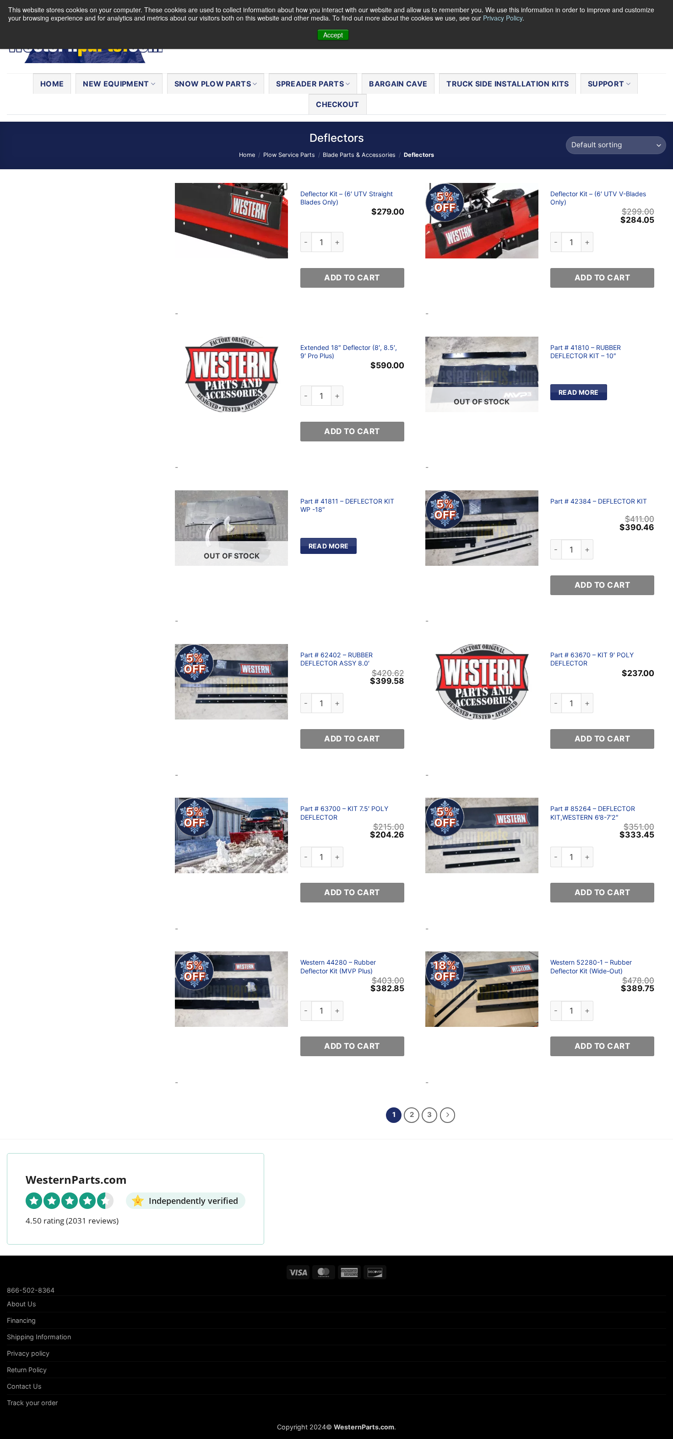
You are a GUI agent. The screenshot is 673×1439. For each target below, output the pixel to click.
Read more (579, 392)
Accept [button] (333, 34)
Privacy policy (28, 1353)
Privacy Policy (502, 17)
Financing (21, 1320)
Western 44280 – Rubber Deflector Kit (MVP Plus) (338, 966)
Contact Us (24, 1386)
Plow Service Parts (289, 154)
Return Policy (27, 1370)
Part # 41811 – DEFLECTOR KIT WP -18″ (347, 505)
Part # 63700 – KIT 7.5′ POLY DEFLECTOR (344, 813)
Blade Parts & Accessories (359, 154)
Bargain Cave (398, 83)
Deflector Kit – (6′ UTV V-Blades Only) (598, 198)
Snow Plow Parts (212, 83)
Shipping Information (39, 1337)
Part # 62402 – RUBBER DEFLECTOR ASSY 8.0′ (336, 659)
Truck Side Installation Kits (507, 83)
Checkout (337, 104)
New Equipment (116, 83)
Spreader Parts (309, 83)
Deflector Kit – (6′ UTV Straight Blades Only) (346, 198)
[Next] (448, 1115)
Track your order (32, 1403)
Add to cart (352, 277)
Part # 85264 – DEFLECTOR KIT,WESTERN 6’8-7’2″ (592, 813)
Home (52, 83)
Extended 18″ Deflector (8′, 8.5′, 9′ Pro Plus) (348, 352)
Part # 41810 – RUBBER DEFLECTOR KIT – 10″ (585, 352)
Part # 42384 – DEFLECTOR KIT (598, 501)
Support (606, 83)
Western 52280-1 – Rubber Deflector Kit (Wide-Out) (591, 966)
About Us (21, 1304)
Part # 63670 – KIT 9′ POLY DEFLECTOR (592, 659)
